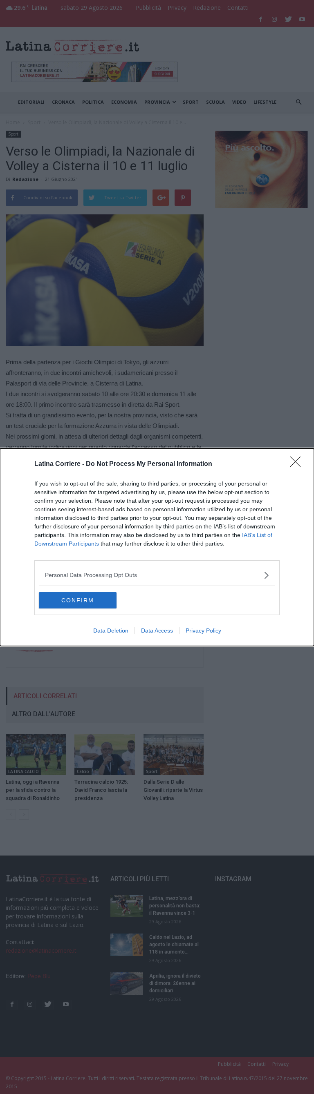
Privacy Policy (203, 630)
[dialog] (157, 547)
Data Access (157, 630)
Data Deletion (110, 630)
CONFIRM (77, 600)
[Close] (298, 464)
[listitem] (157, 575)
